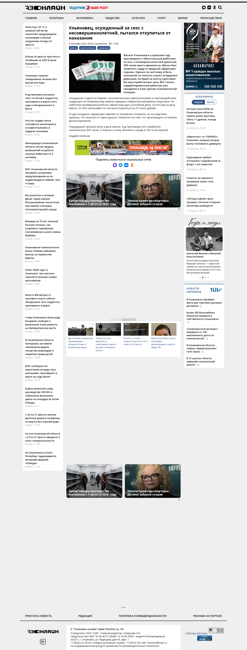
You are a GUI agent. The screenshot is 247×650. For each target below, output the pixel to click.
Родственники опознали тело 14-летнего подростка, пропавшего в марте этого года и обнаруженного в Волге (41, 101)
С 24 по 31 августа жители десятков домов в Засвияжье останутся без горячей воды (42, 418)
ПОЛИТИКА (56, 18)
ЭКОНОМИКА (84, 18)
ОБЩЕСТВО (112, 18)
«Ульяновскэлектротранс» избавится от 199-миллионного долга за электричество (202, 333)
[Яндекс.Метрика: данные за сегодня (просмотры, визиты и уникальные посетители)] (196, 633)
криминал (103, 47)
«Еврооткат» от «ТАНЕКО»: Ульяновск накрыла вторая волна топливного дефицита (204, 140)
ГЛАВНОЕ (31, 18)
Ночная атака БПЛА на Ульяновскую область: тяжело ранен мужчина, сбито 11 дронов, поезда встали (201, 116)
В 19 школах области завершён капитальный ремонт (201, 361)
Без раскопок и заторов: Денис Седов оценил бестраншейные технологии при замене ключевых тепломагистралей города (42, 202)
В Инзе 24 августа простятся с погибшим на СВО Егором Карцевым (42, 60)
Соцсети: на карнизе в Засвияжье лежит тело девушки (200, 181)
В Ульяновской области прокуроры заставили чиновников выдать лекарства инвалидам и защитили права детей (39, 347)
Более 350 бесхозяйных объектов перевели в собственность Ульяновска (203, 316)
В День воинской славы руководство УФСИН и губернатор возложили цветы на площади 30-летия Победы (42, 395)
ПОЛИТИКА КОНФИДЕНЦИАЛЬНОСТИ (143, 616)
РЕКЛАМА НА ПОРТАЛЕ (207, 616)
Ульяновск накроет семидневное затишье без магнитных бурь (41, 79)
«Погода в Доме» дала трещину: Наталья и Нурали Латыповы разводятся (203, 202)
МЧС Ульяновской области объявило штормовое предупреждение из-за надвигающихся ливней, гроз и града (42, 176)
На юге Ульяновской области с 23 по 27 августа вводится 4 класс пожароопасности (42, 437)
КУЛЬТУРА (138, 18)
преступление (87, 47)
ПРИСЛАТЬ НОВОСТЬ (38, 616)
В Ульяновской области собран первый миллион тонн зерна (201, 348)
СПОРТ (161, 18)
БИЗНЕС (183, 18)
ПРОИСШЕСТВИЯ (211, 18)
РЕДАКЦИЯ (85, 616)
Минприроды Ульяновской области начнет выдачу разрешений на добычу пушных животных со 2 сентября (41, 150)
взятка (73, 47)
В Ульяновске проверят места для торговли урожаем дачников (204, 302)
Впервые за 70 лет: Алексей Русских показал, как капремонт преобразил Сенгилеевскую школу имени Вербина (42, 228)
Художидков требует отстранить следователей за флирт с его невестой (203, 161)
